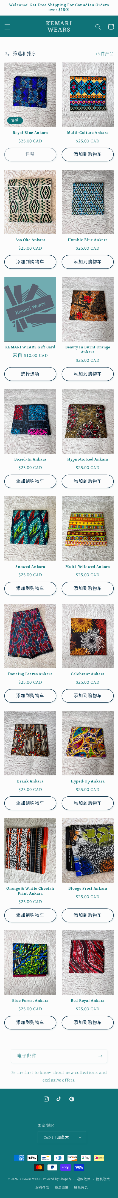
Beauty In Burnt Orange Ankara (87, 349)
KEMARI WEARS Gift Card (30, 347)
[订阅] (100, 1056)
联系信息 (81, 1188)
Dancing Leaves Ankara (30, 674)
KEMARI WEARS (30, 1179)
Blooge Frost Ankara (87, 888)
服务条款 (42, 1188)
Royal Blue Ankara (30, 133)
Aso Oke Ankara (30, 240)
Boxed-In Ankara (30, 459)
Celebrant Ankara (88, 674)
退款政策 (84, 1179)
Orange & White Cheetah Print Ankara (30, 891)
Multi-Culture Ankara (88, 133)
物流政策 (62, 1188)
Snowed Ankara (30, 567)
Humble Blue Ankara (88, 240)
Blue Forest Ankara (30, 1001)
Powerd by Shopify (57, 1179)
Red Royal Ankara (88, 1001)
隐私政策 (103, 1179)
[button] (7, 26)
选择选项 (30, 374)
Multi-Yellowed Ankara (87, 567)
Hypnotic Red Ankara (87, 459)
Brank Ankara (30, 781)
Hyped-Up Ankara (88, 781)
